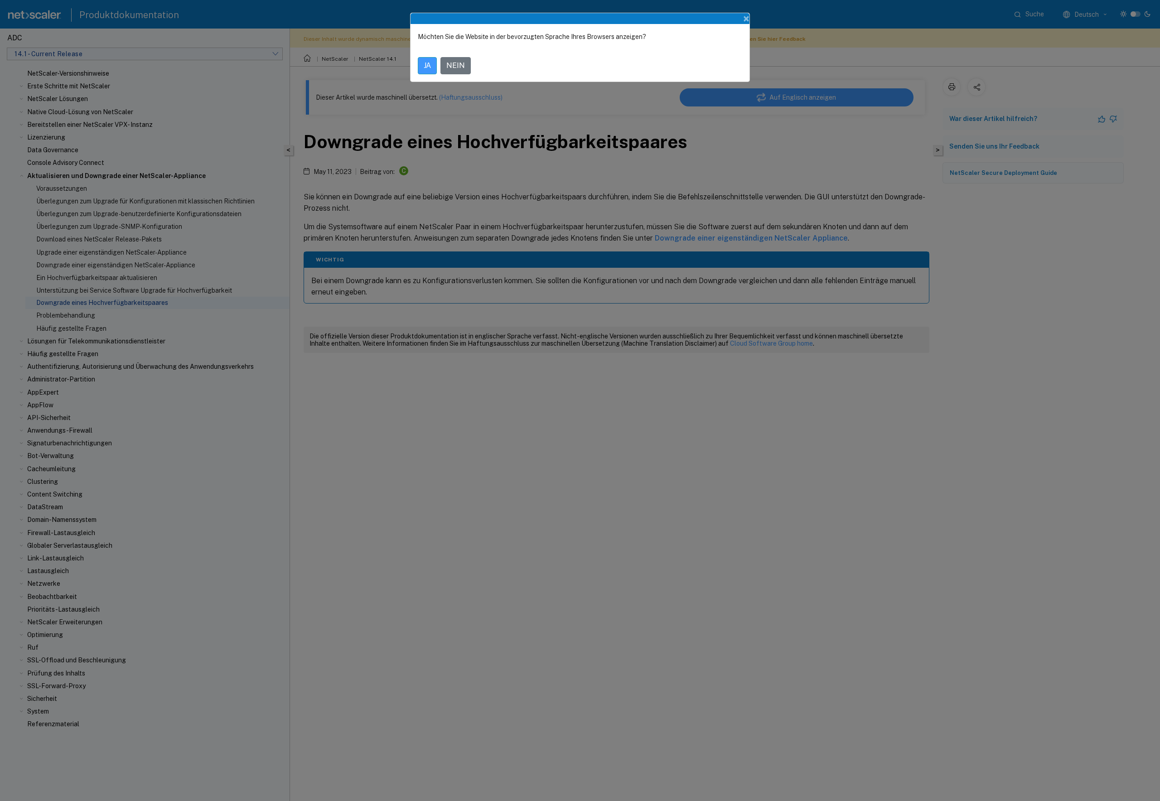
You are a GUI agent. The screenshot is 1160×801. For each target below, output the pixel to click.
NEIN (455, 65)
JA (427, 65)
